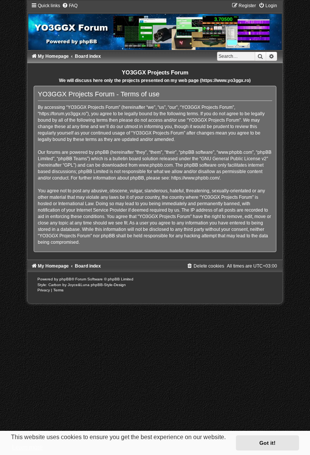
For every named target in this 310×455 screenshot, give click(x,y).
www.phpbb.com (156, 165)
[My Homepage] (155, 26)
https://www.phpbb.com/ (195, 178)
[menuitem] (70, 5)
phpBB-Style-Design (108, 285)
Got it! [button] (267, 443)
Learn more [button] (27, 447)
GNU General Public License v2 (234, 158)
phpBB (65, 279)
